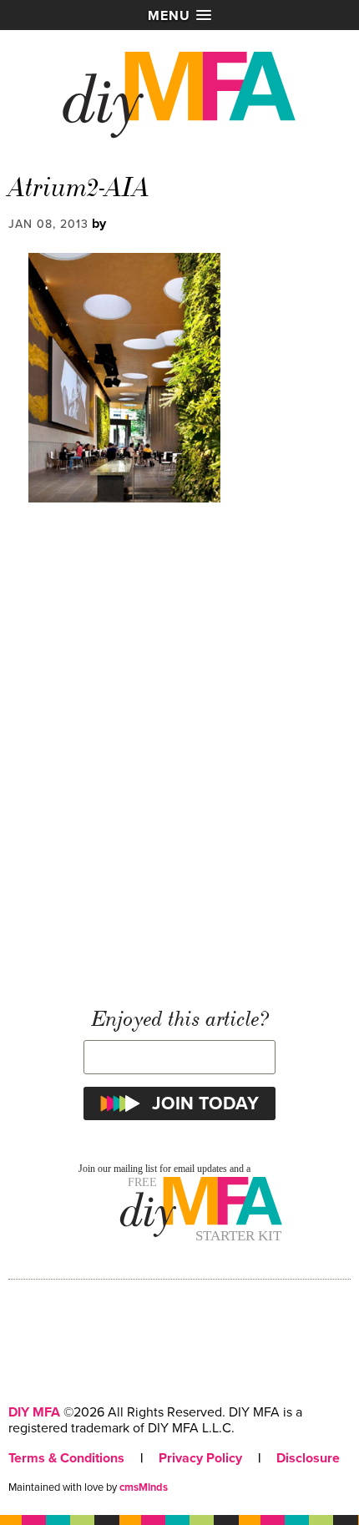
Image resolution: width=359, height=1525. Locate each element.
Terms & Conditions (66, 1458)
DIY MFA (34, 1412)
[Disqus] (179, 755)
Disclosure (308, 1458)
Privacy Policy (200, 1458)
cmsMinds (143, 1487)
